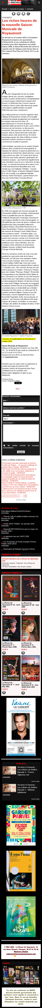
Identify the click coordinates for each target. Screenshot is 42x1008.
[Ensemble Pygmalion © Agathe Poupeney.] (21, 310)
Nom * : (5, 400)
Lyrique (24, 499)
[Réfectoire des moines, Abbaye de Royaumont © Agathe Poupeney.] (21, 59)
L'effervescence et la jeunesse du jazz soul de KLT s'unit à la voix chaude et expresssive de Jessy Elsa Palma (19, 491)
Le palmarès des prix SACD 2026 (16, 529)
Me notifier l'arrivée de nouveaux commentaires (21, 447)
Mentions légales (21, 951)
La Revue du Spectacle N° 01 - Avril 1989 (11, 605)
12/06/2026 (6, 777)
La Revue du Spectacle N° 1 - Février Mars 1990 (9, 645)
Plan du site (8, 956)
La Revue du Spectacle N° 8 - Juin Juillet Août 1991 (29, 685)
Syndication (20, 956)
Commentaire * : (9, 423)
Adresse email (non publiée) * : (14, 408)
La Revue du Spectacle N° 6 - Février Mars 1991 (28, 645)
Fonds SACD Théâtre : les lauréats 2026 (18, 516)
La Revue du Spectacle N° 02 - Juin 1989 (30, 605)
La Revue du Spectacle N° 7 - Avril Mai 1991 (10, 685)
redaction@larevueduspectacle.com (21, 954)
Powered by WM (32, 956)
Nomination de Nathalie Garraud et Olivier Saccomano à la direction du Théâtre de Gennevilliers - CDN (18, 544)
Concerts (30, 9)
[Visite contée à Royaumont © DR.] (21, 182)
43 (25, 496)
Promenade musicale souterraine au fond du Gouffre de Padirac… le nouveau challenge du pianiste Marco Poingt (19, 465)
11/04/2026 (6, 795)
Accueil (4, 9)
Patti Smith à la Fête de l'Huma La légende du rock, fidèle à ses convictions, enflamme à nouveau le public (19, 471)
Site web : (6, 415)
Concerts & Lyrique (17, 9)
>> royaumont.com (10, 357)
